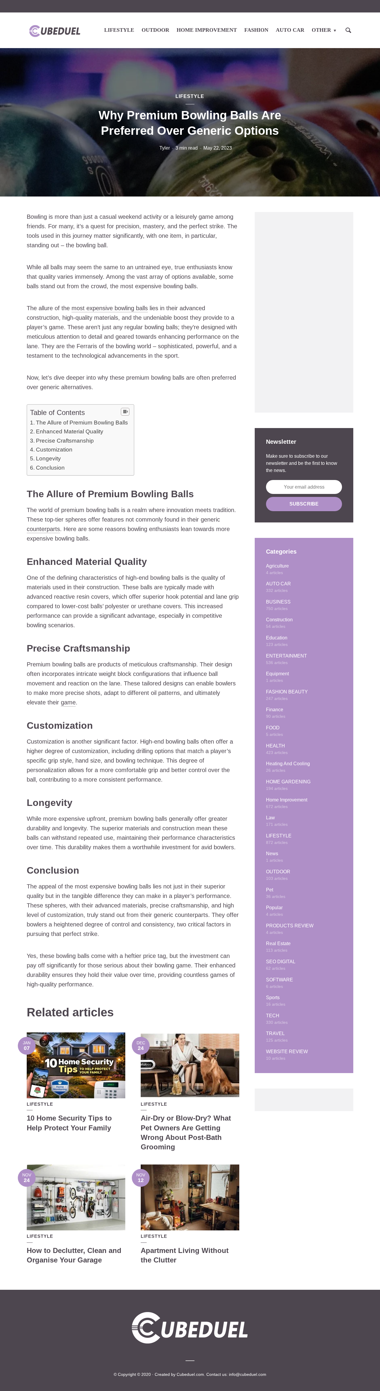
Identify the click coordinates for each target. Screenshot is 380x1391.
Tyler (164, 147)
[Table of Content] (125, 412)
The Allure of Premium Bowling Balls (82, 422)
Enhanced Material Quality (69, 431)
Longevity (48, 458)
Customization (54, 449)
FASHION (256, 30)
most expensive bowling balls (110, 308)
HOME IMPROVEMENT (207, 30)
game (68, 702)
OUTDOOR (155, 30)
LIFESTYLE (119, 30)
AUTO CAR (290, 30)
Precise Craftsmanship (65, 441)
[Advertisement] (304, 312)
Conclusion (50, 468)
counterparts (43, 529)
